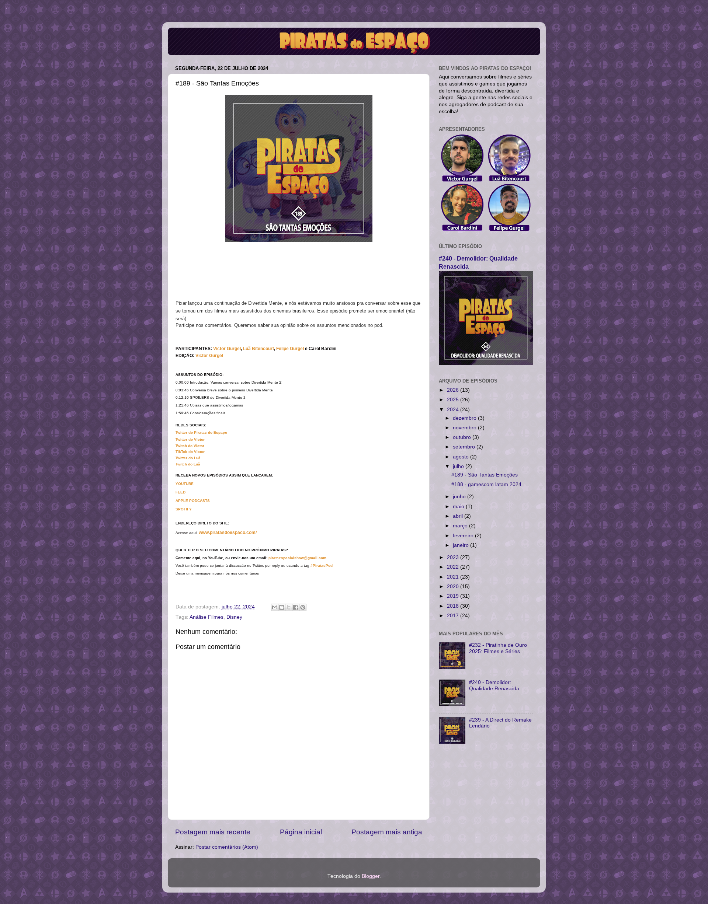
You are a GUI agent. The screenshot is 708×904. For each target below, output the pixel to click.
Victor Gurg (225, 348)
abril (458, 516)
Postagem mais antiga (386, 832)
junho (460, 496)
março (461, 525)
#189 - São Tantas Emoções (484, 475)
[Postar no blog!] (281, 607)
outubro (462, 437)
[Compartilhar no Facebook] (295, 607)
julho (459, 466)
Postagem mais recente (212, 832)
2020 (453, 586)
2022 (453, 567)
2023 (453, 557)
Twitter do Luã (188, 458)
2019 (453, 596)
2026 (453, 390)
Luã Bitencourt (258, 348)
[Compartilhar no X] (288, 607)
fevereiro (464, 535)
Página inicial (301, 832)
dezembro (465, 418)
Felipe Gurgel (290, 348)
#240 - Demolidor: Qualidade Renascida (494, 685)
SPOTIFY (184, 509)
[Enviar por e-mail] (274, 607)
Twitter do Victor (190, 439)
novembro (465, 427)
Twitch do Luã (188, 464)
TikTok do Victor (190, 452)
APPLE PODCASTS (193, 501)
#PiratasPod (321, 565)
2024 (453, 409)
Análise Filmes (206, 617)
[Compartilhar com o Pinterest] (302, 607)
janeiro (461, 545)
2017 (453, 615)
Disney (234, 617)
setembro (464, 447)
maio (459, 506)
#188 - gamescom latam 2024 (486, 484)
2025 (453, 399)
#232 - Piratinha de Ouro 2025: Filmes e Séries (498, 648)
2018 (453, 606)
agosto (461, 457)
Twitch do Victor (190, 446)
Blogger (370, 876)
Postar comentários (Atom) (226, 847)
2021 (453, 577)
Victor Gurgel (209, 355)
